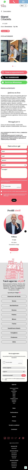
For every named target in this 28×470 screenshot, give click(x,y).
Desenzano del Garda (14, 296)
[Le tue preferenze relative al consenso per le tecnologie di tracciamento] (25, 467)
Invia (14, 200)
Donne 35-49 (14, 454)
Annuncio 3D (14, 448)
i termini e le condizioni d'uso (21, 191)
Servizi (14, 416)
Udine (14, 342)
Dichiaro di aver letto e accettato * (15, 191)
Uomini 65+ (14, 467)
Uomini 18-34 (14, 462)
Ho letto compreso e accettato (15, 379)
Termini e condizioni (14, 425)
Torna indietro (7, 11)
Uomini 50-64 (14, 465)
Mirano (14, 319)
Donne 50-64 (14, 456)
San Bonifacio (14, 305)
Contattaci (14, 429)
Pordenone (14, 337)
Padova (14, 314)
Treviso (14, 323)
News (14, 408)
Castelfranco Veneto (14, 328)
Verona (14, 301)
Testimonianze (14, 412)
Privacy (14, 421)
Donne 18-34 (14, 452)
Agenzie (14, 384)
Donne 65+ (14, 457)
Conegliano (14, 333)
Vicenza (14, 310)
